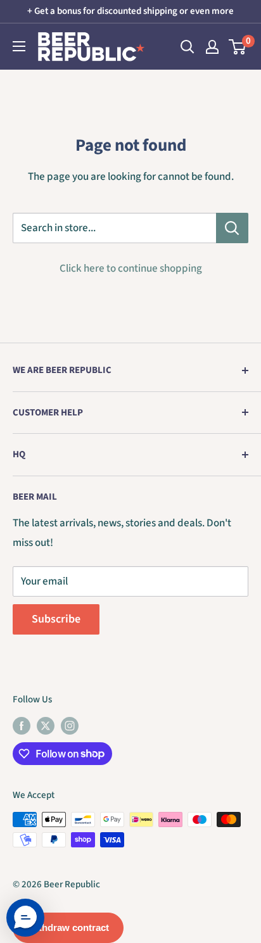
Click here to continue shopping (131, 268)
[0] (238, 46)
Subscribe (56, 619)
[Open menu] (19, 46)
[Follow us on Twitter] (45, 725)
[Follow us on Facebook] (21, 725)
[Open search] (187, 47)
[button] (25, 918)
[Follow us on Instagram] (70, 725)
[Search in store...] (232, 228)
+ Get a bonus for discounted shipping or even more (130, 11)
